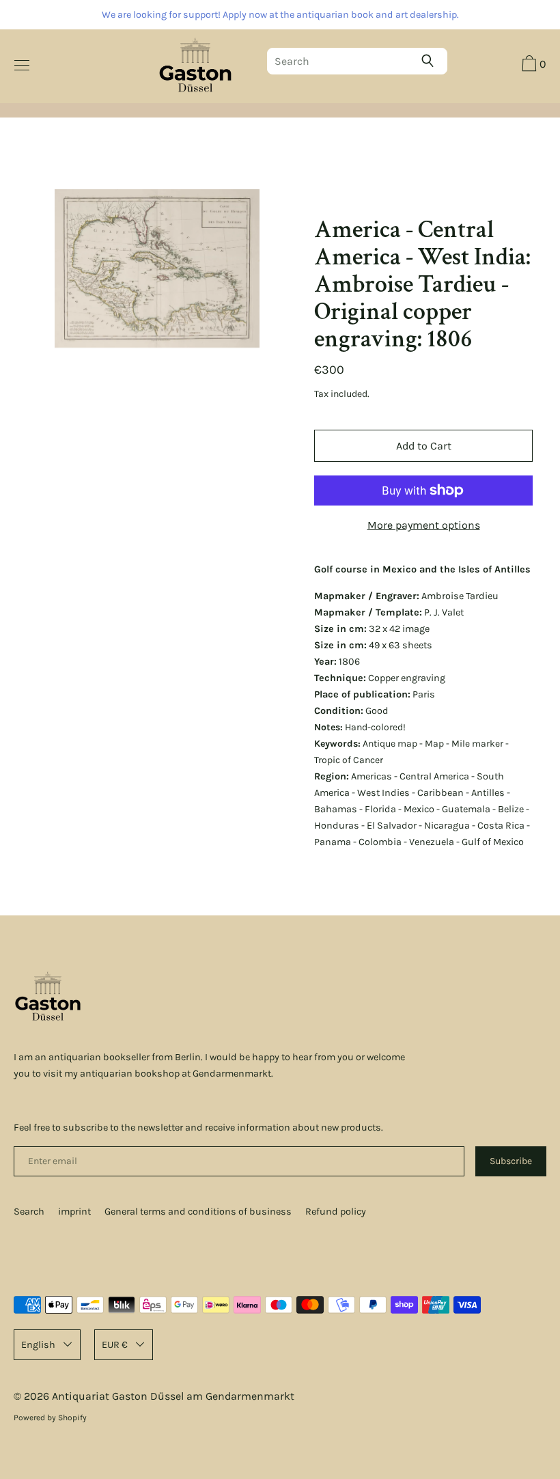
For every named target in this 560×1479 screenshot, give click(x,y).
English (38, 1345)
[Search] (431, 61)
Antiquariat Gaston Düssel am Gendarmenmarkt (173, 1396)
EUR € (115, 1345)
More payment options (423, 525)
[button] (532, 65)
